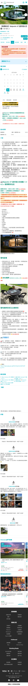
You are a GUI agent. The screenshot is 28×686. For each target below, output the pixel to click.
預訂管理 (20, 651)
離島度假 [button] (20, 616)
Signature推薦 (8, 636)
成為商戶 (20, 642)
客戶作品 (20, 655)
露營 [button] (8, 616)
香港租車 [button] (20, 614)
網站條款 (8, 662)
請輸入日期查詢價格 (14, 684)
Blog (8, 644)
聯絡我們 (20, 664)
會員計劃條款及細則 (8, 664)
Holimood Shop (19, 644)
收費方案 (8, 655)
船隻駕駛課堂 (19, 631)
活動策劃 (8, 642)
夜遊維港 (20, 633)
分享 (26, 38)
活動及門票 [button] (8, 614)
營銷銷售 (8, 653)
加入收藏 (25, 36)
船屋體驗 (8, 633)
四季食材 (4, 596)
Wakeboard (8, 631)
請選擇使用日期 (5, 69)
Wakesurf (8, 629)
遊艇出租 (14, 622)
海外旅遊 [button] (8, 618)
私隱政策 (20, 662)
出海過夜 (20, 629)
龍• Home (5, 562)
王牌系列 (8, 625)
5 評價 (7, 31)
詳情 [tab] (4, 99)
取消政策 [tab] (15, 99)
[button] (2, 14)
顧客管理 (20, 653)
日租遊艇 (20, 625)
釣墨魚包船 (19, 627)
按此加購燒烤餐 (15, 334)
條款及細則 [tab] (9, 99)
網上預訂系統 (8, 651)
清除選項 (25, 69)
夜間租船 (8, 627)
